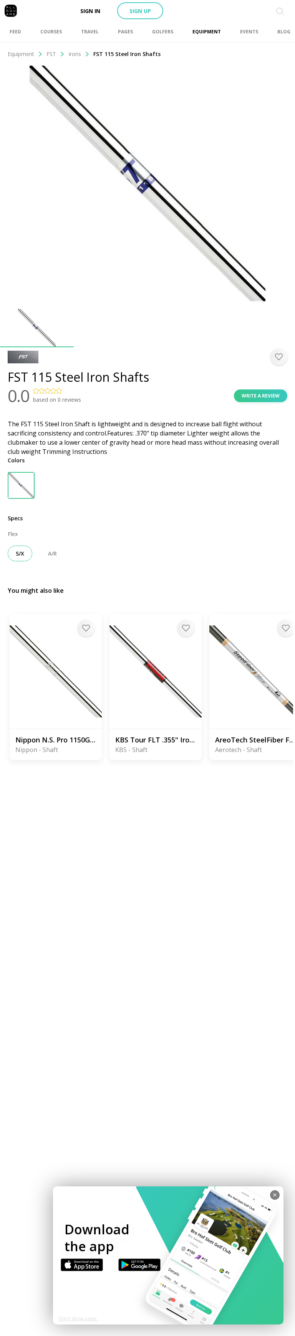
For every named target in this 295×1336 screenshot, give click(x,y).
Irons (74, 54)
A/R (52, 553)
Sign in (90, 11)
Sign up (140, 11)
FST (51, 54)
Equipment (21, 54)
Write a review (261, 396)
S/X (20, 553)
